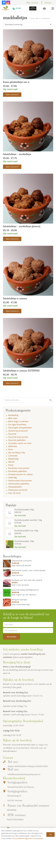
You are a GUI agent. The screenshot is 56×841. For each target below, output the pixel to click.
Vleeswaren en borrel (17, 490)
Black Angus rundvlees (18, 421)
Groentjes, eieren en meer (20, 443)
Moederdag (13, 458)
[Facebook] (4, 3)
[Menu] (53, 8)
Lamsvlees (13, 455)
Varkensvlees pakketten (18, 483)
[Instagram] (8, 3)
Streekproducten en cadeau (20, 474)
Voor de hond (14, 493)
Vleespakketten (15, 486)
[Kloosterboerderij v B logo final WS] (5, 8)
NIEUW (11, 462)
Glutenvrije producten (18, 430)
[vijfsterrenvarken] (32, 8)
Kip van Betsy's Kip (16, 452)
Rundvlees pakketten (17, 471)
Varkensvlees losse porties (20, 480)
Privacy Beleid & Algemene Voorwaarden (27, 838)
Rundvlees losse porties (18, 468)
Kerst (10, 449)
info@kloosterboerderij (18, 774)
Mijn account (32, 2)
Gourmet (12, 434)
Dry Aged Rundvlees (17, 424)
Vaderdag (12, 477)
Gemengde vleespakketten (20, 427)
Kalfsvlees (12, 446)
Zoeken (50, 401)
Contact (48, 2)
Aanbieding (13, 415)
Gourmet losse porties (18, 437)
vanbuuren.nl (34, 774)
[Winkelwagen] (44, 8)
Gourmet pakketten (17, 440)
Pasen (11, 465)
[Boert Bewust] (16, 8)
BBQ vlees (12, 418)
